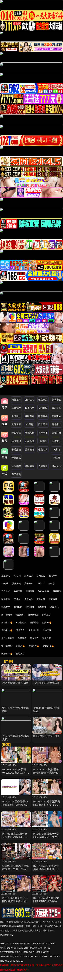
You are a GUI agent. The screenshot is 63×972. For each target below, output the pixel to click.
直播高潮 (57, 591)
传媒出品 (16, 457)
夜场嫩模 (42, 606)
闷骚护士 (56, 441)
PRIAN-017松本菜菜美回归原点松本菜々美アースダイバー (46, 805)
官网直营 (41, 575)
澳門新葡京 (33, 614)
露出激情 (29, 449)
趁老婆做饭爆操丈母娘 (15, 682)
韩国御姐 (29, 416)
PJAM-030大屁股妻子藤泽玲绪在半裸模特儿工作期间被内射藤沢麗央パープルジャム (46, 774)
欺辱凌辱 (16, 424)
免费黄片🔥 (7, 653)
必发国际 (54, 606)
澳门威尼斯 (6, 645)
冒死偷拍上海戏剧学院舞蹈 (46, 709)
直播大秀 (46, 638)
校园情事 (29, 466)
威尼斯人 (5, 575)
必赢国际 (18, 591)
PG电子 (5, 583)
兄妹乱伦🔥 (48, 645)
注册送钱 (16, 583)
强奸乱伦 (29, 399)
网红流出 (43, 424)
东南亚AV (56, 416)
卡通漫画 (16, 449)
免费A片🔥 (34, 645)
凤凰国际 (30, 591)
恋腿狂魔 (56, 432)
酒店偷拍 (28, 599)
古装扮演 (16, 432)
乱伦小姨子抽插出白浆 (46, 736)
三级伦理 (16, 407)
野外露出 (56, 424)
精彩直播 (5, 599)
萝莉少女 (56, 399)
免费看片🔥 (7, 622)
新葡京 (51, 583)
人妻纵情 (43, 466)
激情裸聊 (34, 622)
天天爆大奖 (33, 630)
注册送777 (29, 583)
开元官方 (20, 630)
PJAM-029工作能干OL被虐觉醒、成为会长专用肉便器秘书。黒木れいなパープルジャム (15, 806)
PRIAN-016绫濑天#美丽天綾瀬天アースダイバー (46, 837)
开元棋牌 (28, 575)
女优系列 (29, 432)
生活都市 (16, 466)
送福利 (41, 583)
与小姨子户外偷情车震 (46, 682)
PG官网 (17, 575)
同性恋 (56, 457)
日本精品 (29, 407)
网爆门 (56, 449)
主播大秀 (41, 599)
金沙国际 (47, 630)
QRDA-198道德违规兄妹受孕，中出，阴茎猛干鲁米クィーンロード (15, 869)
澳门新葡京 (6, 614)
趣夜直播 (30, 606)
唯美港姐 (43, 416)
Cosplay (43, 407)
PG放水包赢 (43, 591)
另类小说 (16, 474)
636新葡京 (21, 622)
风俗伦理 (56, 466)
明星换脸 (29, 441)
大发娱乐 (20, 614)
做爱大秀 (34, 638)
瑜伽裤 (43, 441)
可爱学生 (43, 432)
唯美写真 (43, 449)
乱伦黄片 (5, 606)
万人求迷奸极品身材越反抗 (15, 737)
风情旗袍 (16, 441)
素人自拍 (56, 407)
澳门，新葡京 (7, 638)
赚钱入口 (20, 653)
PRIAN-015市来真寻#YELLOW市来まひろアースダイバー (15, 773)
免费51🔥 (47, 622)
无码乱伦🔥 (7, 630)
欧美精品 (43, 399)
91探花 (29, 424)
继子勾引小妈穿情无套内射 (15, 709)
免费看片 (22, 638)
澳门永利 (53, 575)
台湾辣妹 (16, 416)
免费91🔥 (20, 645)
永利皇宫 (46, 614)
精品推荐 (16, 399)
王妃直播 (53, 599)
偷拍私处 (18, 606)
